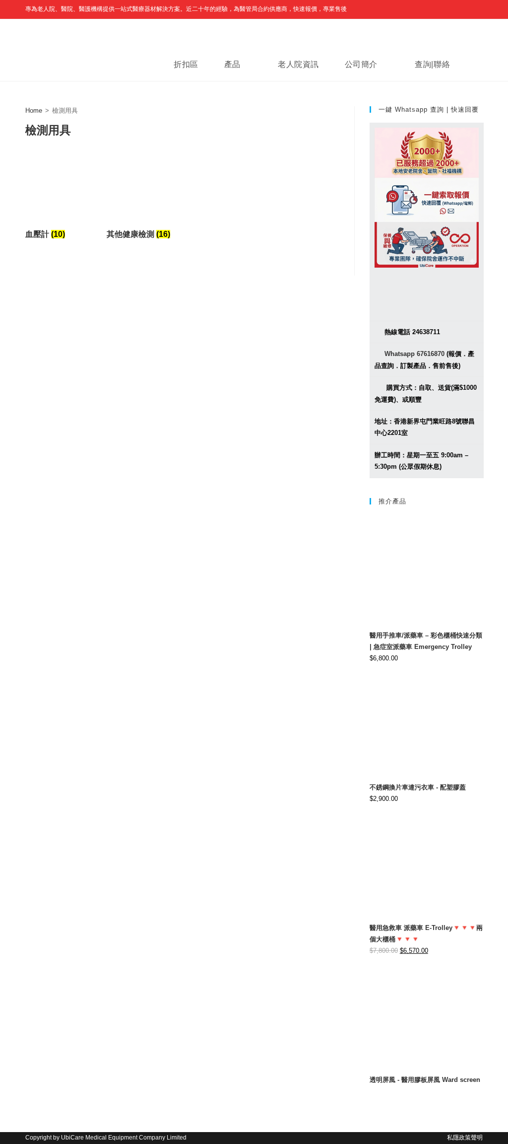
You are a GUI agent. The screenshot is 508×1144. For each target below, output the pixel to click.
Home (33, 110)
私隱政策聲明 (465, 1137)
